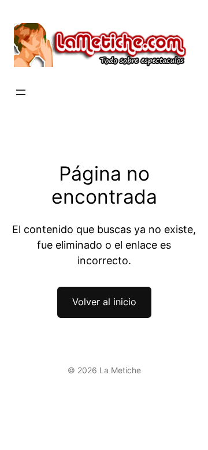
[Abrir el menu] (21, 92)
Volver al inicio (104, 302)
